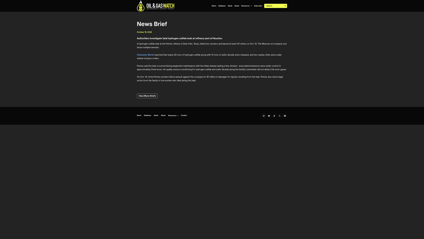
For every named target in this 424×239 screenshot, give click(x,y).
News (214, 6)
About (237, 6)
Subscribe (258, 6)
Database (222, 6)
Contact (184, 115)
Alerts (230, 6)
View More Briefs (147, 96)
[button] (246, 6)
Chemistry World (145, 55)
